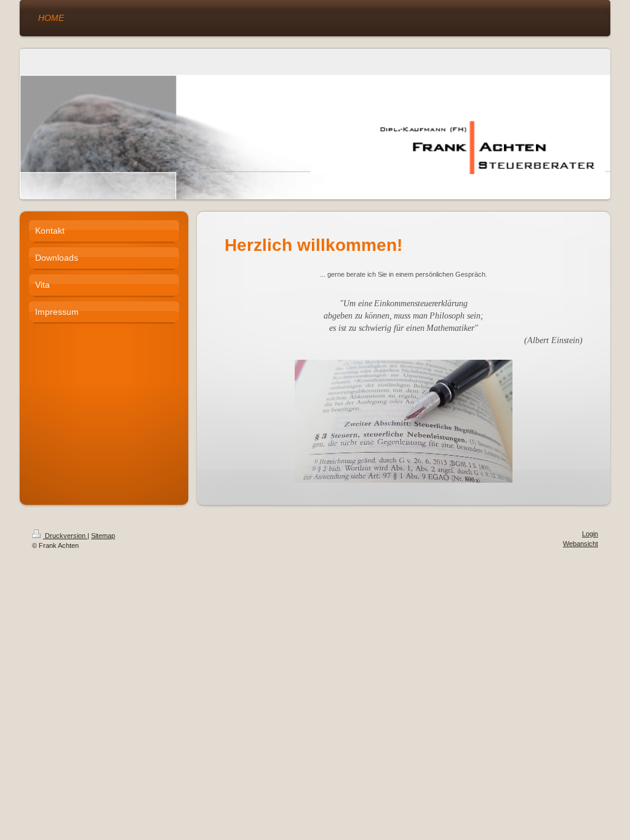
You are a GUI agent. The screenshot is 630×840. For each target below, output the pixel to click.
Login (590, 533)
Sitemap (103, 535)
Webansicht (580, 543)
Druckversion (65, 535)
